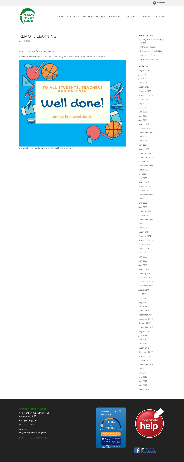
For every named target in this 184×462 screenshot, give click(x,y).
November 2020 (145, 240)
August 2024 (143, 136)
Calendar (146, 16)
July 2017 (142, 372)
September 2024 (145, 132)
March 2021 (143, 232)
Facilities (131, 16)
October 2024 (144, 128)
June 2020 (142, 256)
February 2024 (144, 153)
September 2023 (145, 165)
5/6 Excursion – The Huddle (150, 51)
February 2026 (144, 91)
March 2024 (143, 149)
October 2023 (144, 161)
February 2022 (144, 211)
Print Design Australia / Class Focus (37, 438)
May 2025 (142, 116)
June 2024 (142, 140)
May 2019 (142, 302)
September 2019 (145, 285)
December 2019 (145, 277)
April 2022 (142, 207)
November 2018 (145, 319)
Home (60, 16)
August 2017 (143, 368)
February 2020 (144, 273)
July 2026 (142, 74)
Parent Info (114, 16)
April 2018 (142, 343)
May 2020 (142, 261)
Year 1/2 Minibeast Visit (148, 59)
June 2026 (142, 78)
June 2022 (142, 203)
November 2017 (145, 356)
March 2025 (143, 124)
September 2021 (145, 219)
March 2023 (143, 182)
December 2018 (145, 314)
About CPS (71, 16)
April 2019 (142, 306)
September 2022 (145, 194)
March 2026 (143, 87)
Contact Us (159, 16)
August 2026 (143, 70)
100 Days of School (147, 47)
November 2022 (145, 186)
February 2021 (144, 236)
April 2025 (142, 120)
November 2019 (145, 281)
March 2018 (143, 348)
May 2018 (142, 339)
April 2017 (142, 385)
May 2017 (142, 381)
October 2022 (144, 190)
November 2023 (145, 157)
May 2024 (142, 145)
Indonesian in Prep (146, 55)
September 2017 (145, 364)
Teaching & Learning (93, 16)
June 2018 (142, 335)
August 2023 (143, 169)
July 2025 (142, 107)
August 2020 (143, 248)
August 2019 (143, 290)
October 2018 (144, 323)
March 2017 (143, 389)
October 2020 (144, 244)
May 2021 (142, 227)
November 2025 (145, 95)
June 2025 (142, 111)
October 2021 (144, 215)
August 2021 (143, 223)
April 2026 (142, 82)
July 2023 (142, 174)
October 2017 (144, 360)
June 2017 (142, 377)
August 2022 (143, 198)
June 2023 (142, 178)
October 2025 (144, 99)
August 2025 (143, 103)
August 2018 (143, 331)
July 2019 (142, 294)
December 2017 (145, 352)
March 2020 (143, 269)
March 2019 (143, 310)
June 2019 (142, 298)
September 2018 (145, 327)
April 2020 (142, 265)
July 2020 (142, 252)
